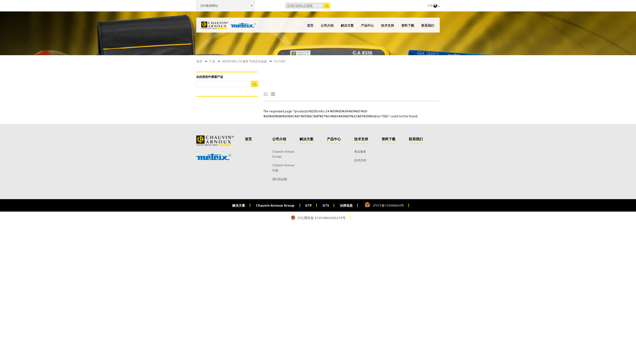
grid (267, 94)
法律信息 (346, 205)
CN (430, 5)
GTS (325, 205)
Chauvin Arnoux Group (275, 205)
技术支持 (387, 25)
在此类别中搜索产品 (209, 77)
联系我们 (427, 25)
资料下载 (407, 25)
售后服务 (360, 151)
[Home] (228, 25)
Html (274, 94)
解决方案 (347, 25)
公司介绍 (327, 25)
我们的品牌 (279, 179)
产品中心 (367, 25)
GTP (308, 205)
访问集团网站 (209, 5)
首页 (310, 25)
